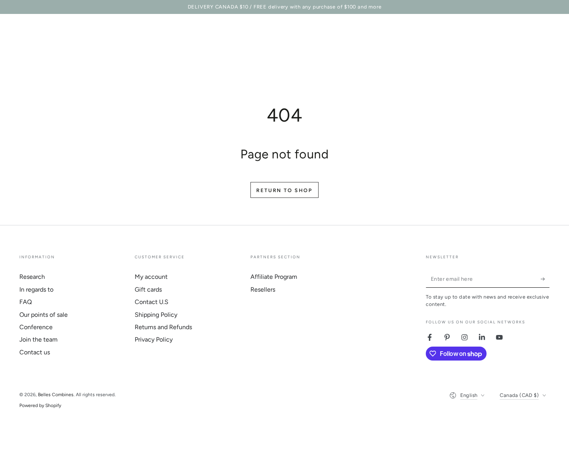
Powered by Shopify (40, 405)
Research (32, 276)
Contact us (34, 352)
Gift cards (148, 289)
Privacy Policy (154, 339)
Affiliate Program (273, 276)
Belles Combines (56, 394)
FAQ (25, 302)
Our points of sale (43, 314)
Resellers (262, 289)
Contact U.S (151, 302)
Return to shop (284, 190)
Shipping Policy (156, 314)
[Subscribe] (545, 278)
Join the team (38, 339)
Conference (36, 327)
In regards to (36, 289)
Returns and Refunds (163, 327)
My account (151, 276)
